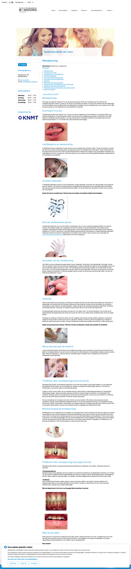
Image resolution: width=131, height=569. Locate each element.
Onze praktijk (63, 10)
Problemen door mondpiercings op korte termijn (59, 84)
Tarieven (83, 10)
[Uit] (12, 2)
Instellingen (13, 563)
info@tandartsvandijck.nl (30, 82)
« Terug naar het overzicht (50, 94)
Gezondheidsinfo (96, 10)
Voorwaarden (110, 567)
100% (29, 2)
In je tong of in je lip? (50, 72)
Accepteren (34, 563)
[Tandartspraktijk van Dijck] (29, 10)
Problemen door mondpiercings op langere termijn (59, 88)
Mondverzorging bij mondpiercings (54, 86)
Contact (109, 10)
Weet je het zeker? (49, 89)
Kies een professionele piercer (53, 77)
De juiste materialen (50, 76)
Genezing (47, 81)
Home (53, 10)
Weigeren (23, 563)
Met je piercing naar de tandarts (53, 83)
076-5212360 (24, 80)
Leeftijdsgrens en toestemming (53, 74)
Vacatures (74, 10)
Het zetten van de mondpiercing (54, 79)
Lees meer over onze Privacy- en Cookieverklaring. (23, 559)
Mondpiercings (48, 71)
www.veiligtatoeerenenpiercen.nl (52, 234)
